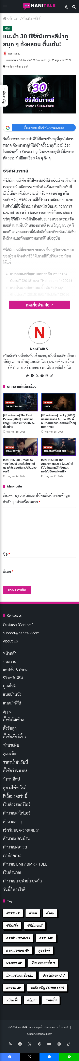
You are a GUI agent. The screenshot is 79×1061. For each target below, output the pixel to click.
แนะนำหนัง (12, 694)
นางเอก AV (14, 963)
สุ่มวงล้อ (9, 753)
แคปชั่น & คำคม (15, 669)
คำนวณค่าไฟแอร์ (16, 813)
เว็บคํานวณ (12, 872)
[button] (4, 95)
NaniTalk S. (14, 53)
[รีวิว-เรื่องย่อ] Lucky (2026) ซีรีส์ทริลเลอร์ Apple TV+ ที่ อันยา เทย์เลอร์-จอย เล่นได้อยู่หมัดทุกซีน (58, 421)
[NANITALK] (39, 6)
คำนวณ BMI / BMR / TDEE (25, 864)
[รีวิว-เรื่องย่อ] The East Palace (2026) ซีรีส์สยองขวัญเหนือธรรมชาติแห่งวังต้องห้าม (19, 421)
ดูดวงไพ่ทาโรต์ (14, 787)
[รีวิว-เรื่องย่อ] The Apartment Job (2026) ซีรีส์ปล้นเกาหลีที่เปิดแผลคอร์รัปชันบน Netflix (57, 465)
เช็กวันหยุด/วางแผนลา (21, 830)
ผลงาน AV (13, 988)
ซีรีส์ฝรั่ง (12, 925)
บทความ (9, 661)
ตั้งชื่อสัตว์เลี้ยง (14, 736)
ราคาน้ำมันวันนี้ (15, 762)
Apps (7, 711)
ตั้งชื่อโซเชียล (13, 719)
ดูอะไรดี (9, 685)
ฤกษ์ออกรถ (12, 855)
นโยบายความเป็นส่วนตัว (56, 1027)
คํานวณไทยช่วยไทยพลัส (22, 880)
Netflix (12, 913)
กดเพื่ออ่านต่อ (38, 305)
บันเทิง (27, 18)
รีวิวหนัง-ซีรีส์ (13, 677)
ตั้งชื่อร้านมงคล (15, 770)
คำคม (33, 913)
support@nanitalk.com (21, 632)
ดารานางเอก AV (17, 950)
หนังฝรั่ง (12, 1000)
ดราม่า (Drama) (18, 938)
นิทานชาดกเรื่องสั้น (19, 975)
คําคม (50, 913)
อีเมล (8, 571)
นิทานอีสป (11, 779)
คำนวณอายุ (12, 821)
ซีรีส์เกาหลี (34, 925)
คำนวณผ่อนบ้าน (16, 838)
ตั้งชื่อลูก (10, 728)
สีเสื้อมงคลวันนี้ (15, 796)
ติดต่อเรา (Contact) (18, 624)
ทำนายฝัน (11, 745)
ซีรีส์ (37, 18)
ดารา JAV (46, 938)
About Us (10, 640)
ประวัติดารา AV (53, 975)
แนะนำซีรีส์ (12, 703)
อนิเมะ (31, 1000)
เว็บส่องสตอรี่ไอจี (17, 804)
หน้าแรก (12, 18)
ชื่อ (6, 554)
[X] (37, 375)
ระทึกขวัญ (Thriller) (47, 988)
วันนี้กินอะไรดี (14, 889)
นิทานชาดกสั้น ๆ (43, 963)
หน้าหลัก (10, 653)
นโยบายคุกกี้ (35, 1027)
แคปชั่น (50, 1000)
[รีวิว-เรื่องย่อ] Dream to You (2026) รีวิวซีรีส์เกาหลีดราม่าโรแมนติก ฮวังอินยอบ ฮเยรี (20, 465)
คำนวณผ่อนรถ (15, 846)
